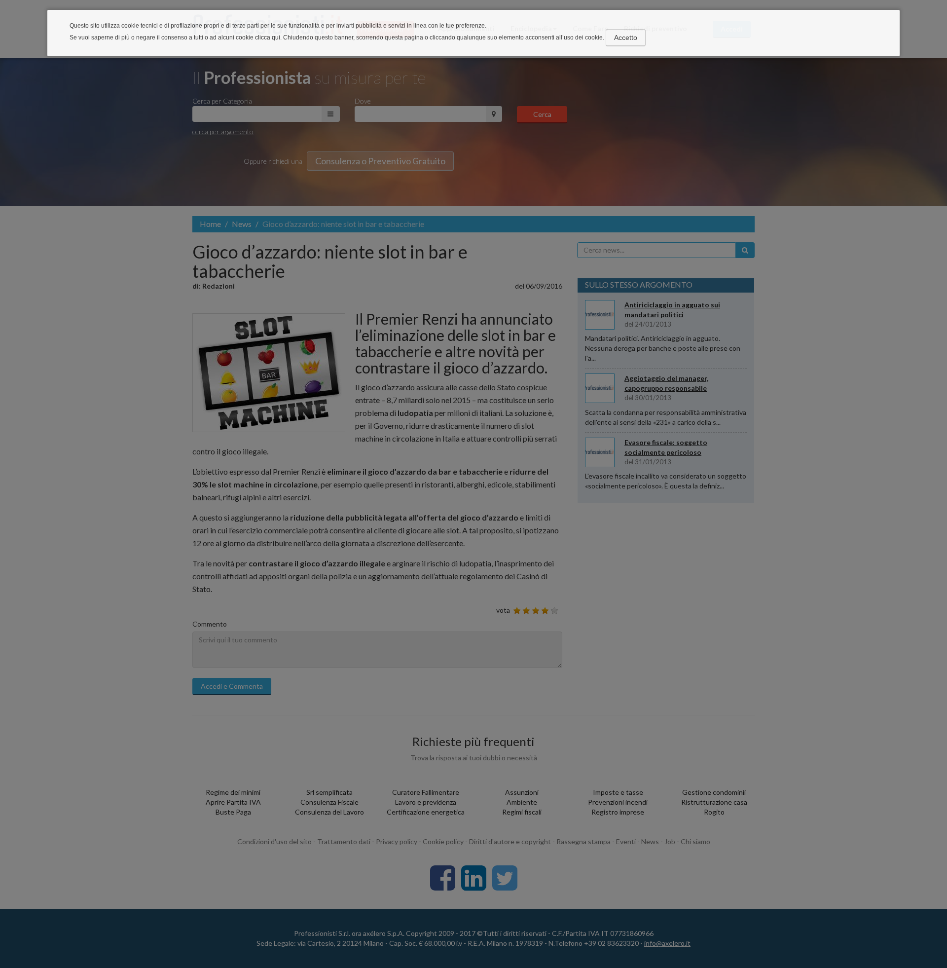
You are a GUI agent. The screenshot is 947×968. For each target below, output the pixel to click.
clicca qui (267, 37)
